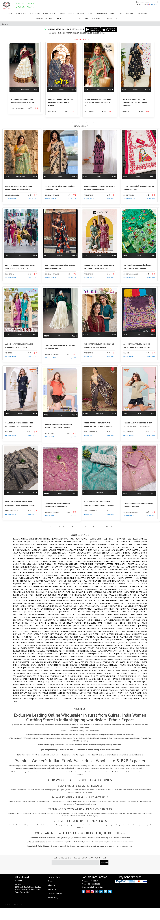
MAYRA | (114, 620)
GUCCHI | (79, 575)
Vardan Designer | (38, 687)
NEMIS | (30, 634)
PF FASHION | (62, 640)
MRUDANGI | (92, 628)
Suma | (88, 676)
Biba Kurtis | (74, 558)
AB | (60, 544)
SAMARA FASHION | (116, 659)
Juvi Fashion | (85, 586)
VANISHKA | (142, 684)
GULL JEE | (117, 575)
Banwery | (128, 555)
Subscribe (104, 862)
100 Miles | (133, 539)
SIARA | (144, 670)
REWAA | (107, 651)
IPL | (115, 581)
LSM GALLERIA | (113, 611)
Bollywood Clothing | (64, 561)
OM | (39, 637)
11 (94, 527)
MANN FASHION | (36, 620)
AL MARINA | (24, 547)
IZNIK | (19, 583)
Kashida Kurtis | (21, 595)
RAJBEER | (89, 645)
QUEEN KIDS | (124, 642)
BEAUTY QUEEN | (140, 555)
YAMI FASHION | (61, 696)
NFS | (70, 634)
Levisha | (17, 611)
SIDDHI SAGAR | (20, 673)
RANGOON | (18, 651)
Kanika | (53, 592)
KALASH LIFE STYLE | (124, 589)
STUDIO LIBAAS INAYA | (23, 676)
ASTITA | (114, 553)
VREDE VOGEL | (99, 693)
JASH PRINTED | (51, 583)
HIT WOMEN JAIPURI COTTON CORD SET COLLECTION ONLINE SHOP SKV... (97, 102)
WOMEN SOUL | (27, 696)
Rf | (135, 651)
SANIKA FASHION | (38, 662)
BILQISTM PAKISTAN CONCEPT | (117, 558)
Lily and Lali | (67, 611)
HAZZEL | (82, 578)
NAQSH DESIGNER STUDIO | (110, 631)
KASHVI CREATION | (44, 595)
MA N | (70, 614)
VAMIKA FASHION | (57, 684)
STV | (35, 676)
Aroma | (73, 553)
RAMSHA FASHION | (50, 648)
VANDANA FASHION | (129, 684)
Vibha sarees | (135, 687)
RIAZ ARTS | (142, 651)
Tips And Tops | (56, 682)
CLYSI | (141, 561)
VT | (119, 693)
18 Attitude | (34, 541)
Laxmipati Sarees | (130, 609)
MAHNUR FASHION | (128, 614)
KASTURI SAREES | (61, 595)
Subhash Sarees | (46, 676)
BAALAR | (47, 555)
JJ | (136, 583)
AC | (64, 544)
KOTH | (141, 600)
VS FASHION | (112, 693)
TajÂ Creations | (96, 679)
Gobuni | (49, 575)
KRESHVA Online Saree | (44, 603)
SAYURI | (51, 665)
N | (22, 631)
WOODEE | (39, 696)
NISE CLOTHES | (95, 634)
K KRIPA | (104, 586)
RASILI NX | (58, 651)
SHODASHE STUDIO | (102, 668)
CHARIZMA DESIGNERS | (92, 561)
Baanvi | (55, 555)
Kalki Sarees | (42, 592)
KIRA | (99, 600)
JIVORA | (131, 583)
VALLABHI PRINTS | (41, 684)
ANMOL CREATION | (110, 550)
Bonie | (78, 561)
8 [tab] (93, 122)
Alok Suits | (92, 547)
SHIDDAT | (58, 668)
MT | (100, 628)
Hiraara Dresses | (125, 578)
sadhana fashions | (133, 656)
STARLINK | (142, 673)
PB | (31, 640)
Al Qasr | (34, 547)
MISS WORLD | (47, 626)
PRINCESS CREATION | (54, 642)
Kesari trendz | (28, 597)
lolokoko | (100, 611)
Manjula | (75, 539)
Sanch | (136, 659)
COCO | (26, 564)
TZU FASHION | (137, 682)
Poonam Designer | (138, 640)
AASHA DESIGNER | (30, 544)
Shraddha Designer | (121, 668)
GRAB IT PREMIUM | (62, 575)
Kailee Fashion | (36, 589)
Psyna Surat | (107, 642)
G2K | (60, 572)
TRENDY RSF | (70, 682)
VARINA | (50, 687)
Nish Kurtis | (108, 634)
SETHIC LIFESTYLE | (98, 539)
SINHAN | (53, 673)
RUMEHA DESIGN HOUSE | (37, 656)
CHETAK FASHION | (110, 561)
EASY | (91, 567)
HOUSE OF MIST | (65, 581)
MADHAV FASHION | (86, 614)
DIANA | (48, 567)
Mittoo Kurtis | (61, 626)
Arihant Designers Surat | (56, 553)
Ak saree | (120, 544)
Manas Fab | (122, 617)
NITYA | (24, 637)
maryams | (82, 620)
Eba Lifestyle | (101, 567)
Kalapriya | (110, 589)
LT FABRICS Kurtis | (128, 611)
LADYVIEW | (95, 606)
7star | (51, 541)
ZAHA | (116, 696)
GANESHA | (88, 572)
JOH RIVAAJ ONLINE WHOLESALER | (38, 586)
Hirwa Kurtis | (140, 578)
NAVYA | (144, 631)
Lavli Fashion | (64, 609)
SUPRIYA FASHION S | (109, 676)
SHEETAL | (49, 668)
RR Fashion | (106, 654)
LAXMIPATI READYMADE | (110, 609)
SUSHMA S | (134, 676)
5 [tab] (83, 122)
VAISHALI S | (27, 684)
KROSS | (124, 603)
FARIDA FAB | (87, 569)
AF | (83, 544)
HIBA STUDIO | (103, 578)
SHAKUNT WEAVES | (119, 665)
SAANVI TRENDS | (116, 656)
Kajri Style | (62, 589)
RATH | (66, 651)
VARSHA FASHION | (62, 687)
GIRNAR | (140, 572)
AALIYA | (94, 541)
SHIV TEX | (67, 668)
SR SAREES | (122, 673)
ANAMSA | (27, 550)
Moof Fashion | (32, 628)
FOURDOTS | (49, 572)
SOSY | (114, 673)
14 (107, 527)
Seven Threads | (71, 665)
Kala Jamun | (19, 539)
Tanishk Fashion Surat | (125, 679)
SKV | (77, 673)
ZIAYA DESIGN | (71, 698)
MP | (66, 628)
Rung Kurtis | (54, 656)
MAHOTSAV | (26, 617)
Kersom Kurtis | (133, 595)
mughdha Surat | (110, 628)
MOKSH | (143, 626)
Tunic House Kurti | (122, 682)
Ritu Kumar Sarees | (51, 654)
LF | (24, 611)
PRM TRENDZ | (94, 642)
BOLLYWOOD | (47, 561)
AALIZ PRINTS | (105, 541)
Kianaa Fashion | (133, 597)
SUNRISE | (95, 676)
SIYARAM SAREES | (64, 673)
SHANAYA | (132, 665)
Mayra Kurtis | (125, 620)
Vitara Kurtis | (135, 690)
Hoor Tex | (27, 581)
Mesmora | (18, 626)
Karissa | (98, 592)
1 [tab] (69, 122)
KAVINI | (72, 595)
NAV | (124, 631)
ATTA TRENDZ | (125, 553)
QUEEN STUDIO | (137, 642)
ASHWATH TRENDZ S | (43, 539)
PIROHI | (93, 640)
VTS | (123, 693)
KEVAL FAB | (68, 597)
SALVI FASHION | (76, 659)
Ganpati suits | (129, 572)
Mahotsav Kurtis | (40, 617)
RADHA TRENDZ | (31, 645)
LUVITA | (24, 614)
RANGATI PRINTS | (88, 648)
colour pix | (43, 564)
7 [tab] (90, 122)
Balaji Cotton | (66, 555)
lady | (76, 606)
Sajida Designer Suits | (58, 659)
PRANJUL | (40, 642)
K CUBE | (96, 586)
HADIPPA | (17, 578)
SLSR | (83, 673)
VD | (110, 687)
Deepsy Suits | (99, 564)
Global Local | (29, 575)
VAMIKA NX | (70, 684)
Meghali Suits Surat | (93, 623)
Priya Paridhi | (71, 642)
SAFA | (144, 656)
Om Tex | (46, 637)
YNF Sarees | (94, 696)
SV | (141, 676)
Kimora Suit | (77, 600)
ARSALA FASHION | (85, 553)
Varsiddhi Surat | (78, 687)
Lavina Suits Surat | (31, 609)
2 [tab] (72, 122)
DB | (74, 564)
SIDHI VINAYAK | (34, 673)
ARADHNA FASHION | (22, 553)
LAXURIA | (143, 609)
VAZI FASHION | (101, 687)
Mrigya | (83, 628)
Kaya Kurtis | (89, 595)
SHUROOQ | (136, 670)
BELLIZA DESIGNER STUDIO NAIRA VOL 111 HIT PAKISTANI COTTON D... (61, 102)
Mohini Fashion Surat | (128, 626)
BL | (15, 561)
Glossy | (41, 575)
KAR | (74, 592)
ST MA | (134, 673)
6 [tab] (86, 122)
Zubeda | (128, 698)
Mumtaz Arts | (125, 628)
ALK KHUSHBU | (80, 547)
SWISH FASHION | (47, 679)
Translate (153, 4)
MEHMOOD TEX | (134, 623)
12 (98, 527)
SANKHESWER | (68, 662)
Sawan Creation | (39, 665)
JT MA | (76, 586)
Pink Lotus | (84, 640)
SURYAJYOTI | (123, 676)
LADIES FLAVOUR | (64, 606)
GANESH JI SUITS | (76, 572)
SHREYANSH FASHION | (75, 670)
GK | (15, 575)
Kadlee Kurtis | (136, 586)
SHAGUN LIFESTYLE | (88, 665)
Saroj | (138, 662)
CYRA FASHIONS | (65, 564)
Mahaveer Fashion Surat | (107, 614)
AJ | (110, 544)
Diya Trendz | (65, 567)
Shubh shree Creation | (119, 670)
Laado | (40, 606)
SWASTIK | (18, 679)
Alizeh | (69, 547)
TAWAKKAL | (18, 682)
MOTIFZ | (60, 628)
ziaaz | (62, 698)
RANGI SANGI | (102, 648)
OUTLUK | (81, 637)
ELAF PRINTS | (114, 567)
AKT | (136, 544)
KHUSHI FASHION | (103, 597)
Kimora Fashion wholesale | (57, 600)
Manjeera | (142, 617)
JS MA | (70, 586)
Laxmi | (74, 609)
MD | (49, 623)
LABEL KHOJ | (50, 606)
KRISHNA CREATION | (74, 603)
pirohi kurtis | (104, 640)
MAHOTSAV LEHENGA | (58, 617)
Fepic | (134, 569)
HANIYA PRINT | (35, 578)
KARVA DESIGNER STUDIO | (135, 592)
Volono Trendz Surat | (69, 693)
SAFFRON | (18, 659)
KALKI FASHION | (27, 592)
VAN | (88, 684)
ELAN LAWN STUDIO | (130, 567)
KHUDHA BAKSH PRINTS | (84, 597)
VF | (114, 687)
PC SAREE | (41, 640)
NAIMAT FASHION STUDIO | (55, 631)
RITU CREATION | (35, 654)
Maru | (59, 620)
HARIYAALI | (60, 578)
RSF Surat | (126, 654)
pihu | (71, 640)
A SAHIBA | (59, 541)
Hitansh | (17, 581)
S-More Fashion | (84, 656)
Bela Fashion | (20, 558)
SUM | (82, 676)
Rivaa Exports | (68, 654)
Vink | (30, 690)
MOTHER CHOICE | (48, 628)
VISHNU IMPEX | (104, 690)
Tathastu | (142, 679)
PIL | (76, 640)
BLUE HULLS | (35, 561)
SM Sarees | (91, 673)
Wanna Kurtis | (137, 693)
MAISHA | (72, 617)
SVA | (145, 676)
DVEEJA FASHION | (80, 567)
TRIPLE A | (80, 682)
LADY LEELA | (84, 606)
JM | (21, 586)
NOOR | (30, 637)
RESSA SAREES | (90, 651)
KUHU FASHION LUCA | (137, 603)
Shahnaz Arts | (104, 665)
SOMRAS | (100, 673)
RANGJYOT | (114, 648)
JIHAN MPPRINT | (89, 583)
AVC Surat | (137, 553)
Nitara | (17, 637)
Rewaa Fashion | (119, 651)
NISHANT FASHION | (123, 634)
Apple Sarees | (132, 550)
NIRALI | (76, 634)
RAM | (39, 648)
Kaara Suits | (114, 586)
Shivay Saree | (86, 668)
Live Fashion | (88, 611)
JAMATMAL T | (39, 583)
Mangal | (132, 617)
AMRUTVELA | (135, 547)
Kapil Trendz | (65, 592)
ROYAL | (97, 654)
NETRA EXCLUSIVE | (42, 634)
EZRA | (68, 569)
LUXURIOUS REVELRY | (37, 614)
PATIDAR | (25, 640)
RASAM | (49, 651)
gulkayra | (88, 575)
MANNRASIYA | (50, 620)
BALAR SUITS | (99, 555)
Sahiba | (26, 659)
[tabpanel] (25, 81)
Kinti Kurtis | (90, 600)
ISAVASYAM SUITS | (125, 581)
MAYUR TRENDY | (22, 623)
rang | (61, 648)
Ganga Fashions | (102, 572)
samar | (104, 659)
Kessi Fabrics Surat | (53, 597)
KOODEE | (134, 600)
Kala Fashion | (74, 589)
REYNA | (130, 651)
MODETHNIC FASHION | (84, 626)
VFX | (118, 687)
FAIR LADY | (76, 569)
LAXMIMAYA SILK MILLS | (88, 609)
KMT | (108, 600)
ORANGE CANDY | (57, 637)
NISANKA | (84, 634)
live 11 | (78, 611)
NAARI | (27, 631)
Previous (5, 81)
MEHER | (123, 623)
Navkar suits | (134, 631)
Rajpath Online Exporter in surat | (123, 645)
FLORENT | (24, 572)
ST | (129, 673)
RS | (119, 654)
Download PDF (11, 198)
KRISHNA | (60, 603)
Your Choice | (106, 696)
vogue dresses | (50, 693)
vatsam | (91, 687)
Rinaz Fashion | (20, 654)
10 (89, 527)
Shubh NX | (103, 670)
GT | (73, 575)
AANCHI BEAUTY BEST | (121, 541)
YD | (86, 696)
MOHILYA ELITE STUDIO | (106, 626)
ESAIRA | (17, 569)
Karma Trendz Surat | (113, 592)
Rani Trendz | (29, 651)
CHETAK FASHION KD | (128, 561)
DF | (19, 567)
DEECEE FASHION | (84, 564)
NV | (35, 637)
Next (157, 81)
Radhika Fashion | (47, 645)
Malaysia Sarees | (109, 617)
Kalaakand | (99, 589)
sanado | (128, 659)
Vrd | (90, 693)
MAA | (75, 614)
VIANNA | (124, 687)
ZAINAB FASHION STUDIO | (130, 696)
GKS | (20, 575)
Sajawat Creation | (39, 659)
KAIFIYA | (24, 589)
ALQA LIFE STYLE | (105, 547)
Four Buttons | (36, 572)
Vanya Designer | (21, 687)
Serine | (59, 665)
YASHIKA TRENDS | (76, 696)
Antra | (122, 550)
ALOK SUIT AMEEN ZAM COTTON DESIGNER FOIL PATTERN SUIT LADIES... (23, 102)
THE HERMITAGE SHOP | (34, 682)
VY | (128, 693)
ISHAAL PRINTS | (140, 581)
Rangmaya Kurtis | (138, 648)
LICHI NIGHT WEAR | (34, 611)
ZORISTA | (96, 698)
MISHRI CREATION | (32, 626)
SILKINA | (45, 673)
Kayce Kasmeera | (117, 595)
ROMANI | (90, 654)
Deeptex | (110, 564)
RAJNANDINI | (100, 645)
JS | (65, 586)
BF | (66, 558)
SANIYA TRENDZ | (53, 662)
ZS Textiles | (118, 698)
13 (102, 527)
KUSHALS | (24, 606)
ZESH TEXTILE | (52, 698)
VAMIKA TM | (80, 684)
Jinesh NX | (123, 583)
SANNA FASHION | (82, 662)
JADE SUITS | (27, 583)
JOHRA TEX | (58, 586)
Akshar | (129, 544)
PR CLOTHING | (19, 642)
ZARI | (25, 698)
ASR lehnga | (104, 553)
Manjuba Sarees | (21, 620)
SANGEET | (26, 662)
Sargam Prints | (127, 662)
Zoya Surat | (106, 698)
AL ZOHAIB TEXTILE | (47, 547)
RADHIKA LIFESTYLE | (65, 645)
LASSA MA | (128, 606)
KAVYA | (79, 595)
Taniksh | (108, 679)
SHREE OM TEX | (35, 670)
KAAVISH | (124, 586)
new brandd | (57, 634)
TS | (111, 682)
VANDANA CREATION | (111, 684)
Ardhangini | (37, 553)
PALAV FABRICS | (127, 637)
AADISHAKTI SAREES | (82, 541)
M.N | (64, 614)
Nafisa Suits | (37, 631)
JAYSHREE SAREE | (74, 583)
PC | (35, 640)
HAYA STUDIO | (71, 578)
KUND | (16, 606)
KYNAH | (33, 606)
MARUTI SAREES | (69, 620)
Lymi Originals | (54, 614)
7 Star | (44, 541)
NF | (65, 634)
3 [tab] (76, 122)
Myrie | (135, 628)
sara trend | (113, 662)
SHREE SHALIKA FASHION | (54, 670)
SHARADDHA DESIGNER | (34, 668)
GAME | (66, 572)
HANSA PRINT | (48, 578)
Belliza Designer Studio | (39, 558)
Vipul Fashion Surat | (50, 690)
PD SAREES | (51, 640)
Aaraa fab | (136, 541)
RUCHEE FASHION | (139, 654)
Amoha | (30, 539)
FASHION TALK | (101, 569)
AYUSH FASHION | (28, 555)
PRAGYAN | (31, 642)
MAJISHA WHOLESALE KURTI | (88, 617)
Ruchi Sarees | (20, 656)
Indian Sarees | (95, 581)
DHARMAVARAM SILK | (35, 567)
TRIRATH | (112, 539)
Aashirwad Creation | (48, 544)
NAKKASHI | (72, 631)
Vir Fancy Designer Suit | (71, 690)
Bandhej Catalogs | (114, 555)
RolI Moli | (81, 654)
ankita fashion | (94, 550)
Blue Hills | (23, 561)
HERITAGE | (91, 578)
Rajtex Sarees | (28, 648)
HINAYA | (113, 578)
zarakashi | (122, 539)
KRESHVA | (28, 603)
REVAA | (100, 651)
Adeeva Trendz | (73, 544)
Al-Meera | (61, 547)
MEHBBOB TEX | (111, 623)
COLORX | (33, 564)
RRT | (114, 654)
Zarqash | (32, 698)
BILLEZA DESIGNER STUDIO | (92, 558)
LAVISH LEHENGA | (49, 609)
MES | (144, 623)
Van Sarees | (96, 684)
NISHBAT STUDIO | (139, 634)
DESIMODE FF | (121, 564)
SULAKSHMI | (73, 676)
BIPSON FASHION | (139, 558)
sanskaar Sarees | (98, 662)
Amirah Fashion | (121, 547)
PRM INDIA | (83, 642)
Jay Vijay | (62, 583)
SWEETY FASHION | (31, 679)
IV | (14, 583)
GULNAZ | (126, 575)
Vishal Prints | (90, 690)
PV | (116, 642)
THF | (46, 682)
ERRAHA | (143, 567)
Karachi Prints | (85, 592)
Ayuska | (57, 539)
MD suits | (56, 623)
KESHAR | (40, 597)
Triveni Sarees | (101, 682)
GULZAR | (143, 575)
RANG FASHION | (72, 648)
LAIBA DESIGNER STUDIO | (112, 606)
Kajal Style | (50, 589)
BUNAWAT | (66, 539)
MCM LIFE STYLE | (38, 623)
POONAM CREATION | (120, 640)
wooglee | (49, 696)
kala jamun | (87, 589)
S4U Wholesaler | (100, 656)
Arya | (95, 553)
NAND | (81, 631)
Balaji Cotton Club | (83, 555)
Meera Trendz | (75, 623)
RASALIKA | (41, 651)
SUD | (56, 676)
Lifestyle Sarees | (51, 611)
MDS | (64, 623)
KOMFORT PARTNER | (120, 600)
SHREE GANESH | (20, 670)
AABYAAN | (68, 541)
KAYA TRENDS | (102, 595)
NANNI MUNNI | (91, 631)
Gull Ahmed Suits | (103, 575)
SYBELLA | (60, 679)
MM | (71, 626)
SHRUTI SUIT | (91, 670)
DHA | (23, 567)
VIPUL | (36, 690)
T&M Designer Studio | (76, 679)
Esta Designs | (27, 569)
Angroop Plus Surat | (42, 550)
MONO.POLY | (19, 628)
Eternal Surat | (42, 569)
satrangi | (26, 665)
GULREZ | (134, 575)
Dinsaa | (55, 567)
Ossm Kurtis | (71, 637)
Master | (107, 620)
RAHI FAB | (80, 645)
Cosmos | (53, 564)
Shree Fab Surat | (139, 668)
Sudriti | (63, 676)
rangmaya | (124, 648)
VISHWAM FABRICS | (119, 690)
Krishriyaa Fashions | (110, 603)
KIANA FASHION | (118, 597)
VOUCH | (83, 693)
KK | (104, 600)
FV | (56, 572)
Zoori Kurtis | (85, 698)
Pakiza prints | (112, 637)
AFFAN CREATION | (93, 544)
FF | (139, 569)
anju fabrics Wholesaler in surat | (69, 550)
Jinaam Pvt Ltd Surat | (107, 583)
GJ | (145, 572)
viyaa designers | (30, 693)
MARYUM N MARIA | (95, 620)
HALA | (25, 578)
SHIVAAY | (76, 668)
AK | (114, 544)
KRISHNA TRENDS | (91, 603)
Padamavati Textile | (95, 637)
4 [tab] (79, 122)
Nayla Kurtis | (20, 634)
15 (111, 527)
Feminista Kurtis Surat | (119, 569)
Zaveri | (41, 698)
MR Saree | (73, 628)
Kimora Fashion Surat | (33, 600)
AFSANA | (105, 544)
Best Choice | (58, 558)
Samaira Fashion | (92, 659)
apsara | (143, 550)
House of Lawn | (50, 581)
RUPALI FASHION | (68, 656)
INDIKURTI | (108, 581)
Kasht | (32, 595)
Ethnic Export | (57, 569)
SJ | (73, 673)
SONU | (108, 673)
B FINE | (39, 555)
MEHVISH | (85, 539)
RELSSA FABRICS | (76, 651)
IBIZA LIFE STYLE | (80, 581)
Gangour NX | (116, 572)
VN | (41, 693)
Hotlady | (37, 581)
